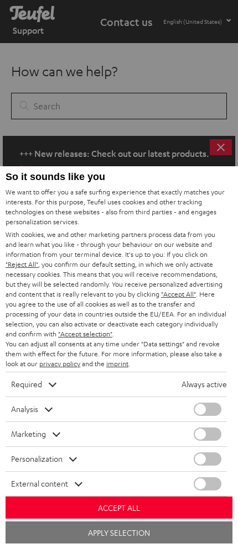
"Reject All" (22, 264)
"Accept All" (178, 294)
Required (26, 384)
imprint (117, 364)
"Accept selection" (85, 334)
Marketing (28, 434)
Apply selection (119, 532)
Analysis (24, 409)
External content (39, 483)
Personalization (37, 458)
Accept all (119, 508)
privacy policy (59, 364)
